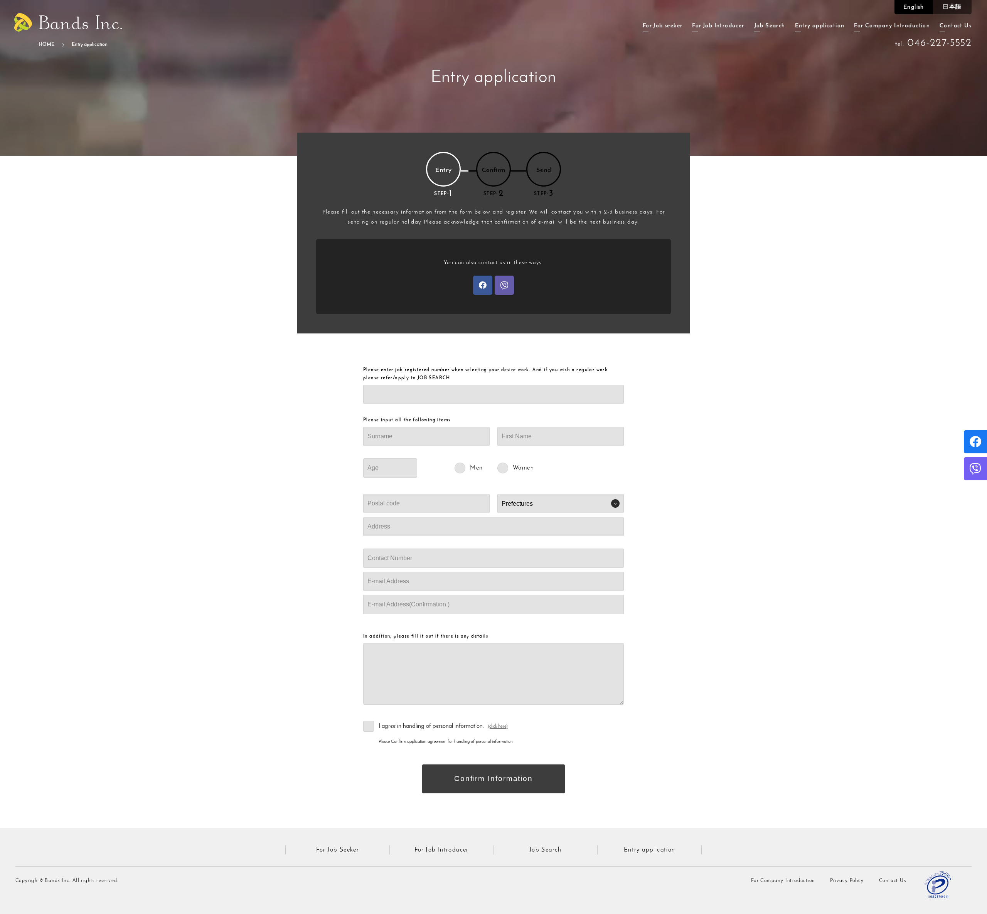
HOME (46, 44)
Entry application (820, 26)
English (913, 7)
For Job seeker (663, 26)
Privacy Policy (847, 880)
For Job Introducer (718, 26)
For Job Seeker (337, 850)
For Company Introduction (892, 26)
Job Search (769, 26)
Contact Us (956, 26)
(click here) (498, 726)
